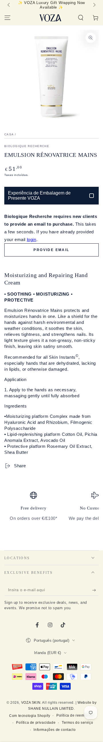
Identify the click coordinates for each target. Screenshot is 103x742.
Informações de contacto (54, 730)
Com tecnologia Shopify (29, 716)
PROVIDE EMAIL (51, 250)
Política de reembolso (75, 715)
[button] (80, 18)
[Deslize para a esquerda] (9, 5)
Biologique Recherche (26, 146)
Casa (8, 134)
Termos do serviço (77, 723)
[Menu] (7, 18)
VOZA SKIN (30, 703)
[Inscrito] (95, 590)
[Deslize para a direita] (94, 5)
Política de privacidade (36, 723)
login (31, 239)
